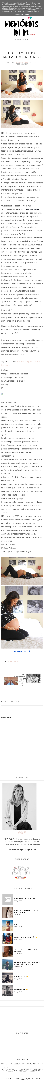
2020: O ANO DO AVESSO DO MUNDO (25, 950)
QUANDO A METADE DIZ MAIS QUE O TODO (26, 911)
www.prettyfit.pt (22, 651)
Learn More (19, 14)
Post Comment (22, 64)
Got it (27, 14)
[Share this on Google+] (14, 661)
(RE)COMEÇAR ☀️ (21, 989)
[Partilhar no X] (11, 661)
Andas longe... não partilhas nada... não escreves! (27, 963)
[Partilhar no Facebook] (8, 661)
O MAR (17, 924)
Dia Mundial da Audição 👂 (26, 937)
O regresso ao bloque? (24, 898)
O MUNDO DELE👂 (21, 976)
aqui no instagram (24, 361)
